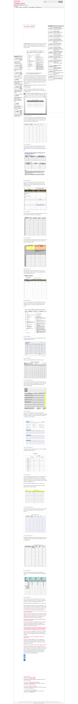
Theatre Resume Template (21, 73)
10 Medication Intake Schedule (58, 51)
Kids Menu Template (56, 31)
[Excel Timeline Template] (26, 690)
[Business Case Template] (26, 686)
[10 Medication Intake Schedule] (50, 52)
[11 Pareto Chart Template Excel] (50, 56)
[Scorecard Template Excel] (16, 103)
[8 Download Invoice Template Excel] (50, 71)
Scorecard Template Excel (18, 106)
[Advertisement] (39, 15)
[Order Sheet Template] (26, 679)
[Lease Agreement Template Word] (16, 79)
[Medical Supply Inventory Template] (16, 86)
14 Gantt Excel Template (57, 47)
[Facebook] (35, 655)
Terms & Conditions (31, 7)
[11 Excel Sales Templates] (50, 39)
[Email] (35, 658)
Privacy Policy (25, 7)
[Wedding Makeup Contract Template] (16, 111)
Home (17, 7)
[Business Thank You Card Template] (16, 65)
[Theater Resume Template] (50, 28)
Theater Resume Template (57, 27)
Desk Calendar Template (21, 58)
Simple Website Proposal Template (34, 682)
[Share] (35, 660)
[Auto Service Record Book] (50, 35)
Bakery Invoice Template (57, 43)
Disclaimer (20, 7)
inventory (26, 676)
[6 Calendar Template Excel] (50, 60)
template (29, 676)
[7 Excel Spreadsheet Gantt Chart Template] (50, 76)
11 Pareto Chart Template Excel (58, 55)
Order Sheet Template (32, 678)
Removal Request (38, 7)
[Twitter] (35, 657)
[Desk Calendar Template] (16, 58)
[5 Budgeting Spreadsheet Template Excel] (50, 66)
